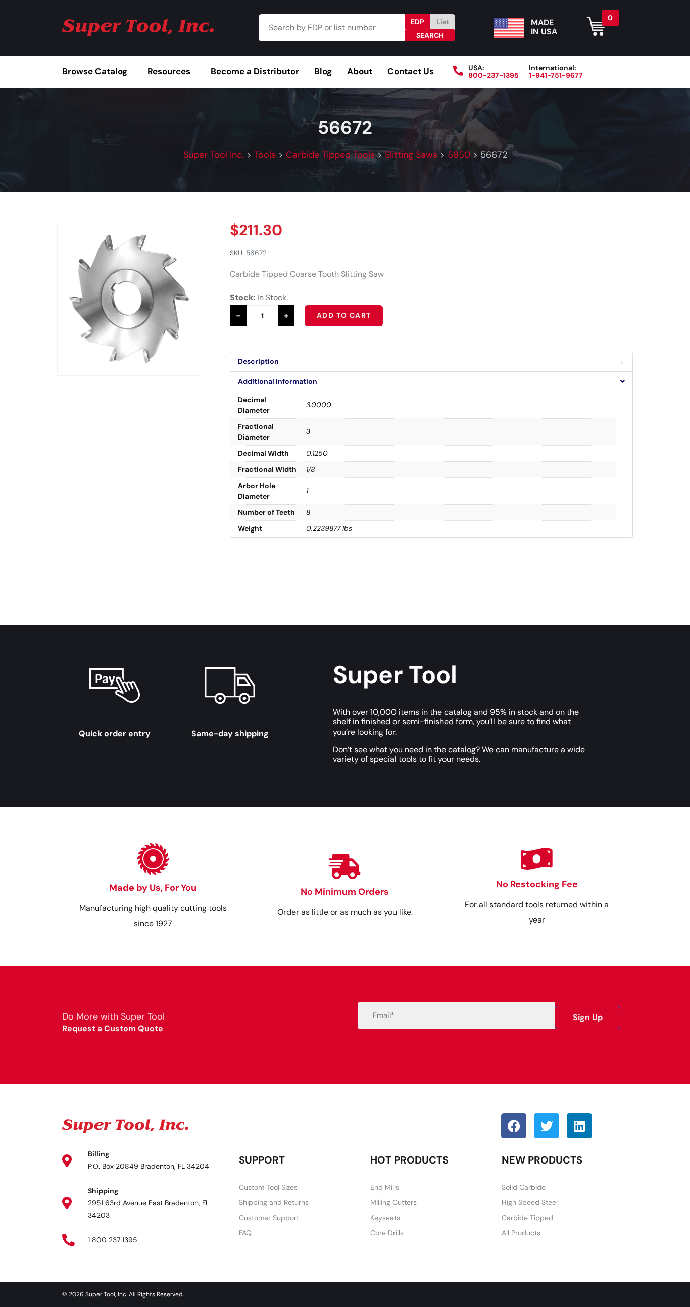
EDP (417, 21)
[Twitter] (546, 1125)
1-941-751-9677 (556, 75)
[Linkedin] (579, 1125)
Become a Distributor (255, 71)
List (442, 21)
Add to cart (344, 315)
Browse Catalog (94, 71)
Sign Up (588, 1017)
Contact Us (410, 71)
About (359, 71)
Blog (323, 71)
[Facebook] (513, 1125)
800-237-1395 (493, 75)
